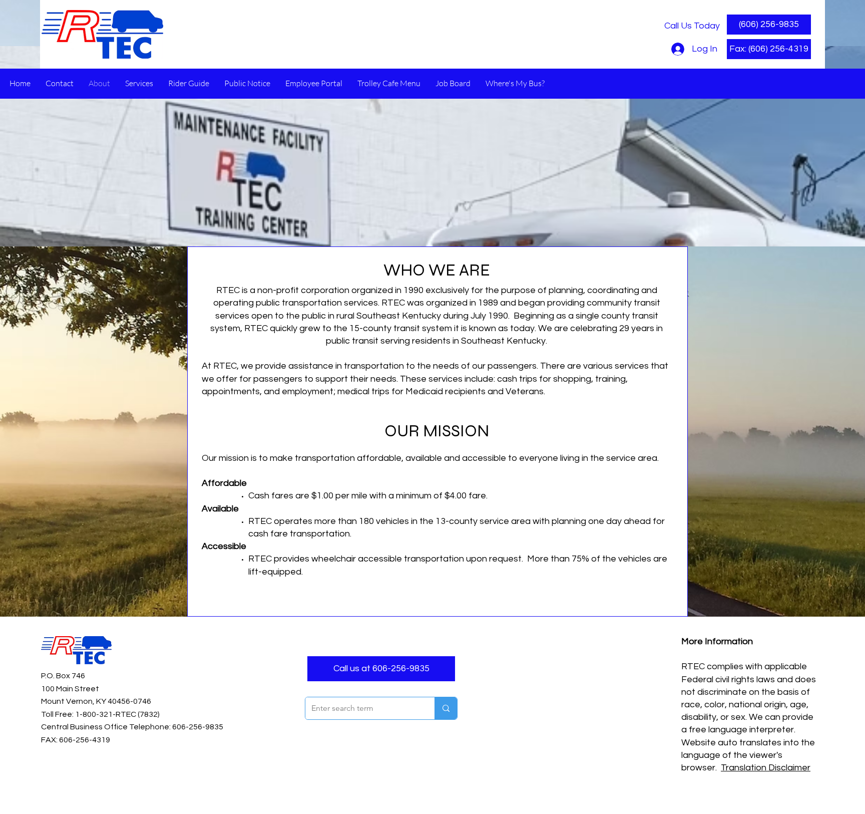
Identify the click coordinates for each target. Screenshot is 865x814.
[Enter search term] (446, 708)
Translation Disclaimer (765, 767)
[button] (769, 49)
